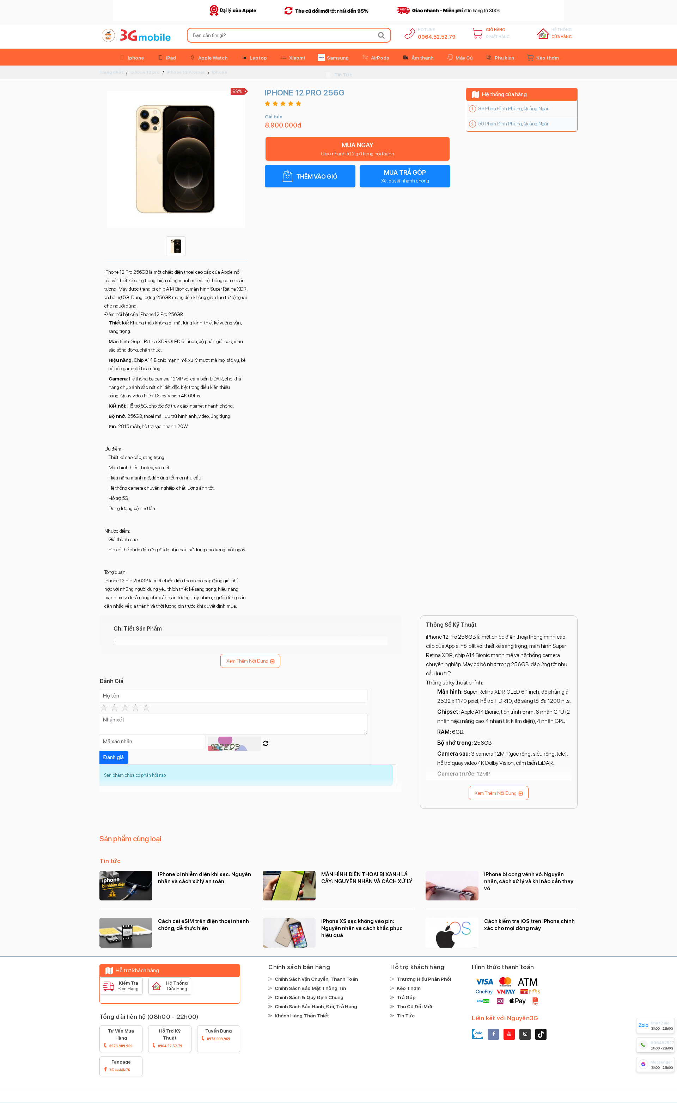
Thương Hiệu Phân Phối (424, 979)
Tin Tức (406, 1015)
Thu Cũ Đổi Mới (414, 1006)
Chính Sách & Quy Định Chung (309, 997)
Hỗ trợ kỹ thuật (170, 1038)
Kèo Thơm (409, 988)
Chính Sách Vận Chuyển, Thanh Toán (316, 979)
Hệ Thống (561, 33)
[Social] (493, 1034)
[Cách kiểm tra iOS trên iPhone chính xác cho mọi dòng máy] (452, 932)
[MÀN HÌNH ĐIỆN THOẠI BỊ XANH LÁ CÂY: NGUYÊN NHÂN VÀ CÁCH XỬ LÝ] (289, 885)
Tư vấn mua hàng (121, 1038)
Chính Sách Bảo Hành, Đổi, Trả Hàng (316, 1006)
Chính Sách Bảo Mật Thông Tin (310, 988)
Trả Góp (406, 997)
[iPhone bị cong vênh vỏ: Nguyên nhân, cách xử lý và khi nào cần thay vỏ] (452, 885)
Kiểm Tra (128, 985)
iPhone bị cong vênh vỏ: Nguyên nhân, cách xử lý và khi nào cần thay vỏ (528, 881)
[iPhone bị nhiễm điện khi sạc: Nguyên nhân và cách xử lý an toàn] (125, 885)
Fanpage (120, 1065)
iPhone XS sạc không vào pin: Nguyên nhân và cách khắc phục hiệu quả (362, 928)
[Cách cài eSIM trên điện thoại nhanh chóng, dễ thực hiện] (125, 932)
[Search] (381, 35)
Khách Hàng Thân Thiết (302, 1015)
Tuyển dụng (218, 1034)
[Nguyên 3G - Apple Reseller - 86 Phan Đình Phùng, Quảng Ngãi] (135, 35)
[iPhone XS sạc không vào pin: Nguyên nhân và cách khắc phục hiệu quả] (289, 932)
